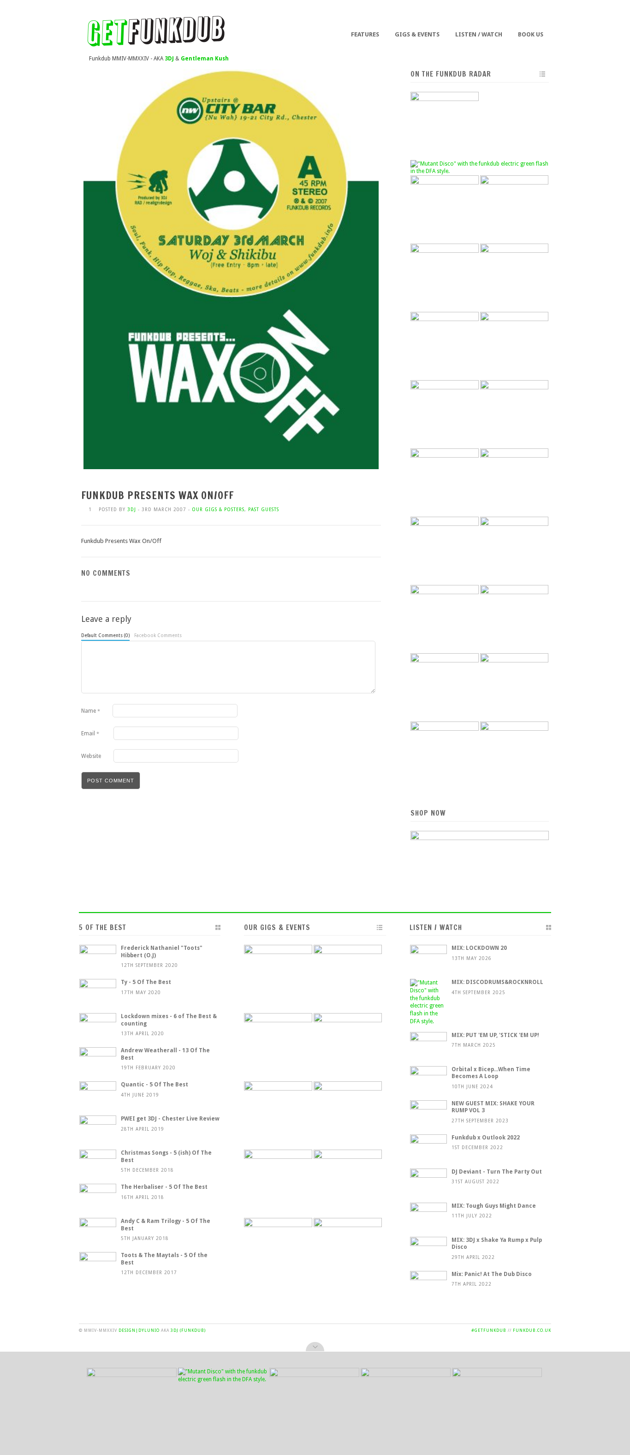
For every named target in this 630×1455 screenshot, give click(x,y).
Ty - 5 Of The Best (146, 982)
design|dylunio (139, 1330)
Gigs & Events (417, 34)
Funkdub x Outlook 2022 (486, 1137)
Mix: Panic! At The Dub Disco (492, 1274)
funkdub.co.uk (532, 1330)
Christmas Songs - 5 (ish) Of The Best (166, 1156)
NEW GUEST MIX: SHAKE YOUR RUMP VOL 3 (493, 1107)
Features (365, 34)
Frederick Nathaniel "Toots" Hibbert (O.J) (161, 952)
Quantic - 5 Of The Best (154, 1084)
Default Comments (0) (105, 635)
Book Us (530, 34)
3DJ (131, 509)
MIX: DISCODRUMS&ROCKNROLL (497, 982)
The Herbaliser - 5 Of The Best (164, 1187)
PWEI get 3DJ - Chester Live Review (170, 1118)
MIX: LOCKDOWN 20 (479, 948)
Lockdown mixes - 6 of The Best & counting (169, 1020)
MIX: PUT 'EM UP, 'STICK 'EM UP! (495, 1035)
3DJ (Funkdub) (188, 1330)
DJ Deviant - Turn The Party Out (497, 1172)
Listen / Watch (478, 34)
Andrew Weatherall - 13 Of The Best (165, 1054)
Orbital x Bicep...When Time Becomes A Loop (491, 1073)
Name (90, 711)
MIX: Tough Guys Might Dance (494, 1206)
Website (91, 756)
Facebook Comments (158, 635)
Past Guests (263, 509)
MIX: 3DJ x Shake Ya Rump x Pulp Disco (497, 1244)
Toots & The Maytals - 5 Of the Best (164, 1259)
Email (90, 733)
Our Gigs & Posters (218, 509)
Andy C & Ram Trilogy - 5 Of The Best (165, 1225)
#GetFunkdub (488, 1330)
